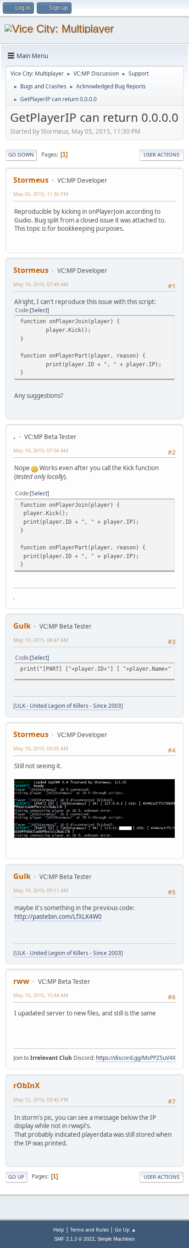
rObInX (26, 1085)
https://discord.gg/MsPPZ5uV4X (136, 1058)
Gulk (22, 626)
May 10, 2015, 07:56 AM (40, 450)
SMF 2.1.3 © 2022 (74, 1239)
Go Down (21, 154)
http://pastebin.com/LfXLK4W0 (58, 916)
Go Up (16, 1176)
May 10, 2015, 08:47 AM (40, 639)
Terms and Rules (89, 1229)
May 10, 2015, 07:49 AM (40, 284)
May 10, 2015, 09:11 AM (40, 890)
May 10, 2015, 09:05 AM (40, 748)
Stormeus (31, 180)
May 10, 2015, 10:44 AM (40, 995)
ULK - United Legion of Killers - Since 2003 (68, 706)
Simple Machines (116, 1239)
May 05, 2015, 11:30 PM (40, 193)
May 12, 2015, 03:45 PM (40, 1099)
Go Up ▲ (125, 1229)
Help (58, 1229)
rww (21, 981)
